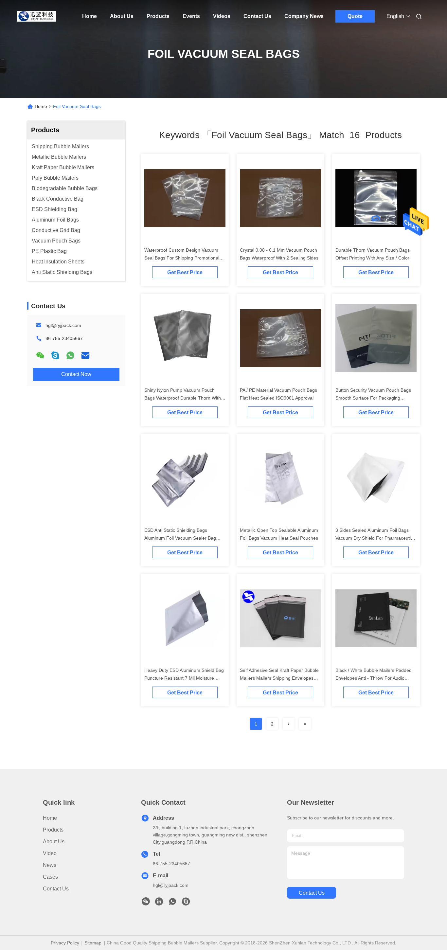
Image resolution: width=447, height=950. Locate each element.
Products (158, 16)
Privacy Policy (65, 942)
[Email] (85, 355)
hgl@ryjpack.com (63, 325)
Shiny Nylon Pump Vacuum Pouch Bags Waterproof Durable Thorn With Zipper (182, 397)
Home (89, 16)
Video (50, 853)
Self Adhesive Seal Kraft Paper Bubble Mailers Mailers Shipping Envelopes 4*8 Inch (279, 678)
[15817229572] (185, 903)
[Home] (36, 16)
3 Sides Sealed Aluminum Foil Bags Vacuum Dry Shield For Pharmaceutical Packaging (376, 538)
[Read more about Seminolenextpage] (289, 724)
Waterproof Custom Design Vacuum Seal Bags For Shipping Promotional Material (181, 257)
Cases (50, 877)
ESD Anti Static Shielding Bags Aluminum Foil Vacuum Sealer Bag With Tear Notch (180, 538)
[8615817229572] (172, 903)
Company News (304, 16)
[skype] (55, 355)
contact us (312, 893)
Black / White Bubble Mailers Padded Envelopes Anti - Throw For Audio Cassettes (373, 678)
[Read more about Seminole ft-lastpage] (305, 724)
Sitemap (92, 942)
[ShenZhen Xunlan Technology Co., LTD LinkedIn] (159, 903)
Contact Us (257, 16)
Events (191, 16)
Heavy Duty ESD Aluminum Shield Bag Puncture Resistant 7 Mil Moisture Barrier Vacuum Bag (184, 678)
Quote (355, 16)
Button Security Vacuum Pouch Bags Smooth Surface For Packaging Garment (373, 397)
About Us (122, 16)
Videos (221, 16)
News (49, 865)
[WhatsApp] (70, 355)
